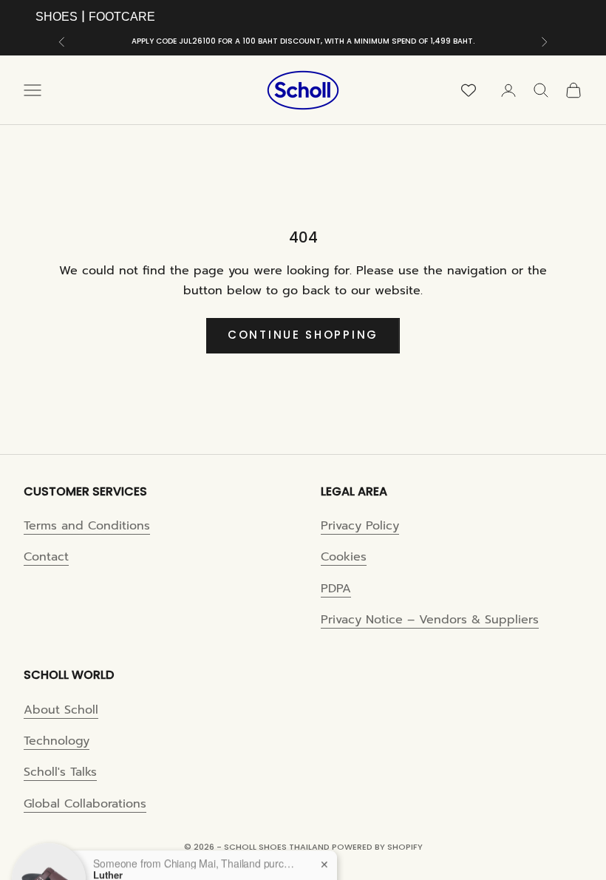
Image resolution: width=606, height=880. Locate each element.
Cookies (344, 557)
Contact (46, 557)
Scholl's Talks (60, 772)
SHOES (56, 16)
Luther (108, 848)
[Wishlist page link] (468, 90)
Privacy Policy (360, 526)
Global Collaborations (85, 804)
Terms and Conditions (87, 526)
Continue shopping (303, 334)
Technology (56, 741)
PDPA (336, 589)
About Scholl (61, 710)
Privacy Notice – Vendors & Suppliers (430, 620)
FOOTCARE (122, 16)
